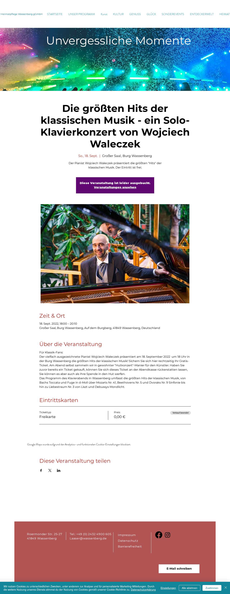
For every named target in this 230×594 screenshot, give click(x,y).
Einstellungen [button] (168, 588)
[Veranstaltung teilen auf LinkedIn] (58, 470)
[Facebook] (158, 534)
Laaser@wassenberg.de (88, 538)
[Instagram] (167, 534)
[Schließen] (226, 588)
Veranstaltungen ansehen (115, 187)
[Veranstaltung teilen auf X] (50, 470)
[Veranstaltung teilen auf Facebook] (41, 470)
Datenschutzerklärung (143, 589)
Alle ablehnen (189, 588)
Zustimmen (212, 588)
